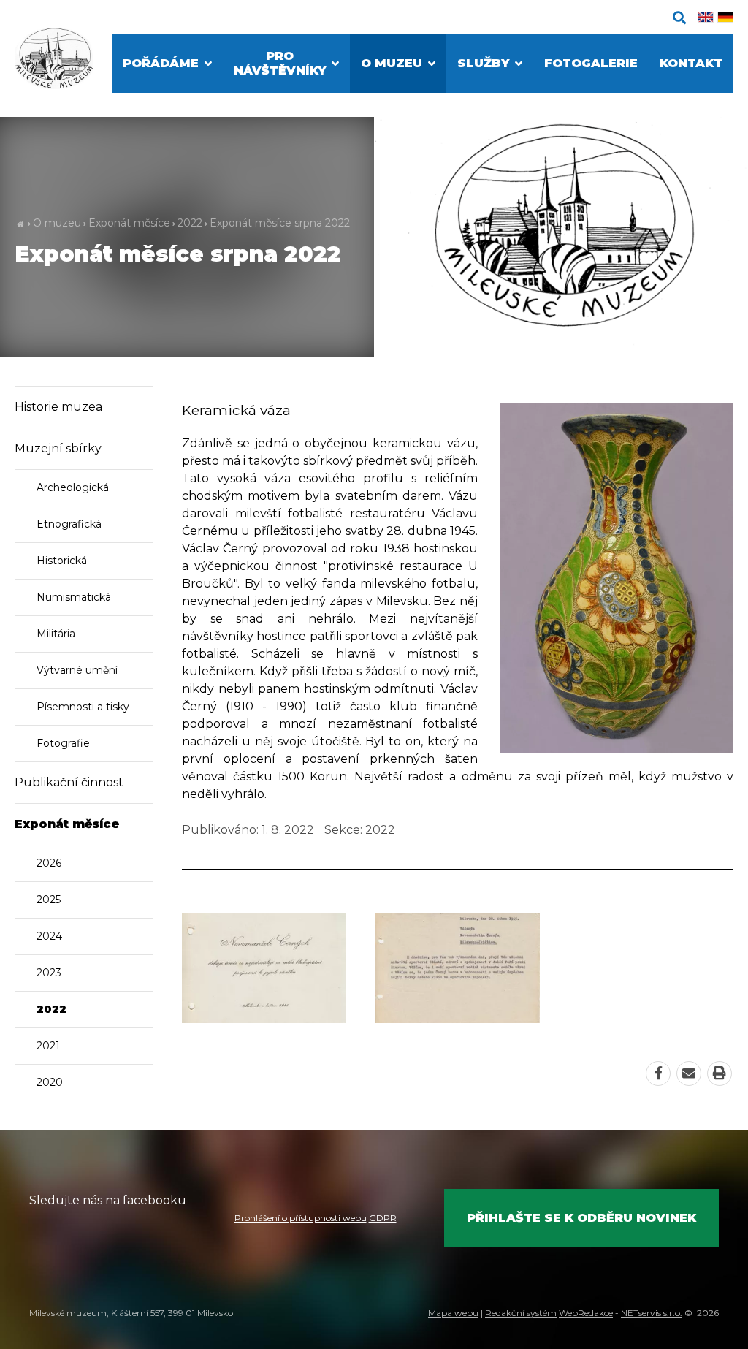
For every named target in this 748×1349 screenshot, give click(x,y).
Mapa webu (453, 1312)
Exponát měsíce (129, 222)
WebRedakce (586, 1312)
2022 (190, 222)
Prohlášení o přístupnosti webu (300, 1217)
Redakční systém (521, 1312)
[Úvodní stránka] (54, 58)
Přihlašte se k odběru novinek (581, 1218)
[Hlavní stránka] (20, 223)
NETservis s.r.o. (651, 1312)
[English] (706, 17)
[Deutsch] (725, 17)
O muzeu (57, 222)
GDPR (383, 1217)
